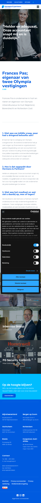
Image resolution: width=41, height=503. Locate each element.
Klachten (5, 481)
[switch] (36, 251)
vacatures (18, 2)
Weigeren (20, 289)
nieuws (9, 2)
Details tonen (30, 271)
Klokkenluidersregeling (20, 484)
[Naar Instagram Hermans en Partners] (20, 495)
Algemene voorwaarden (20, 499)
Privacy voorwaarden (18, 481)
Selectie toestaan (20, 283)
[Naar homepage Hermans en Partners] (11, 6)
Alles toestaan (20, 277)
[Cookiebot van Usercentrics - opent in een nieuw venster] (30, 212)
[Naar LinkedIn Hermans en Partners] (23, 495)
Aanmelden (9, 396)
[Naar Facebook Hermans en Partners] (17, 495)
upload (27, 2)
